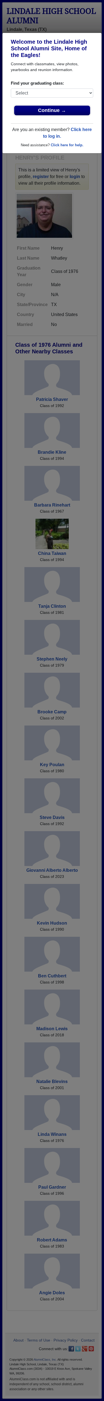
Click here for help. (67, 145)
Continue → (52, 110)
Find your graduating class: (37, 83)
